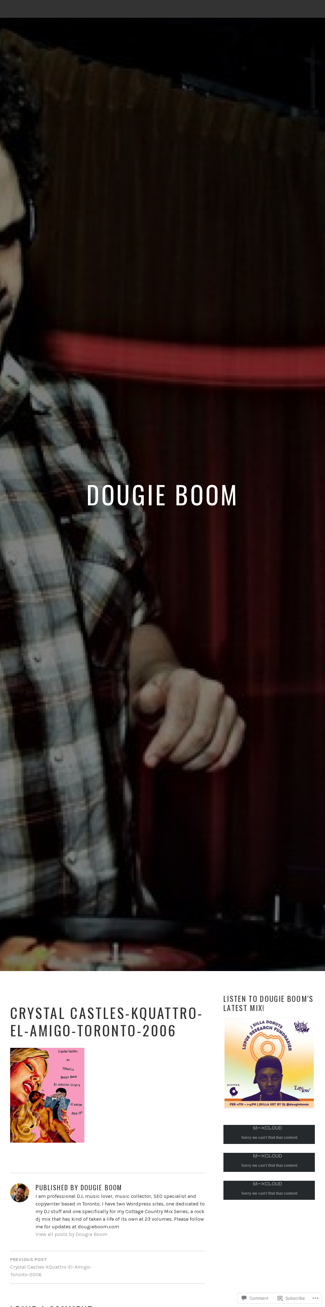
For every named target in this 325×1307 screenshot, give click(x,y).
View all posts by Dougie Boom (71, 1234)
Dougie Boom (162, 494)
